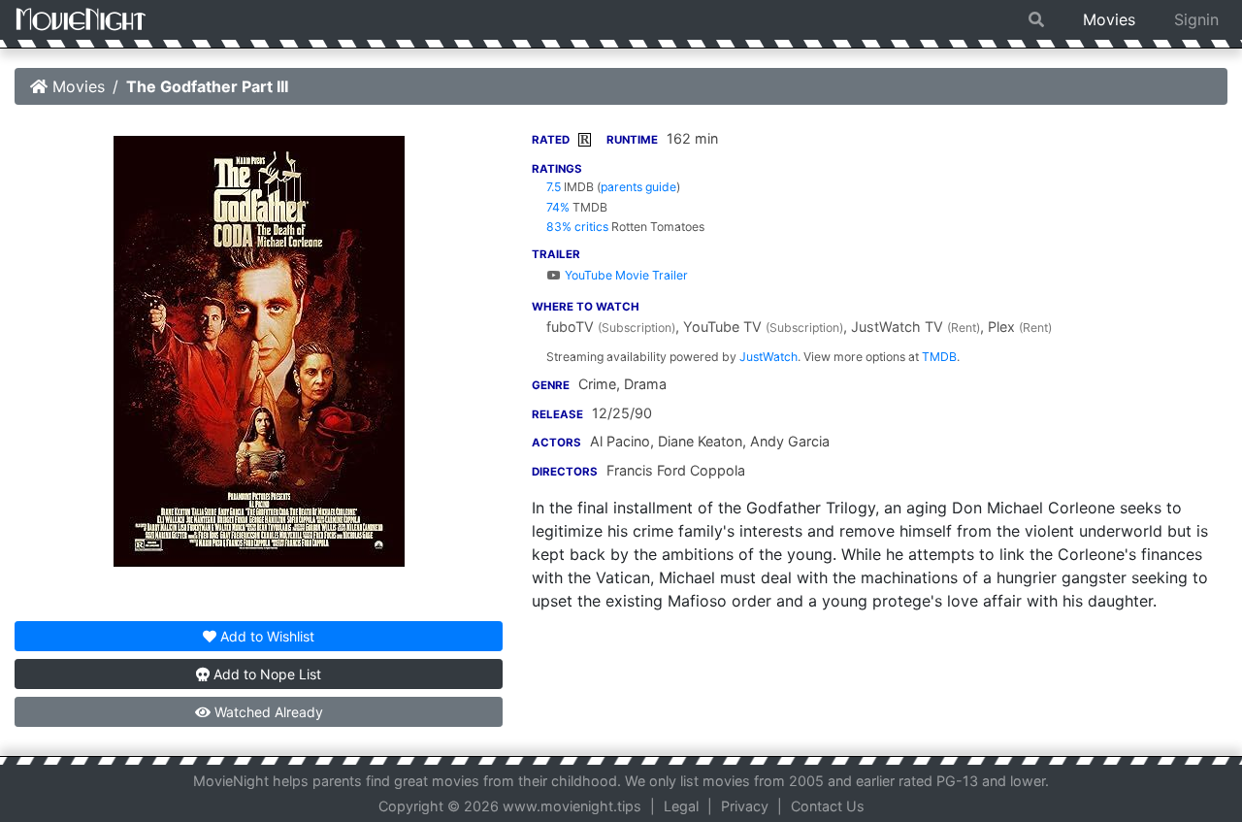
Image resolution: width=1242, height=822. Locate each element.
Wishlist (267, 636)
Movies (1109, 19)
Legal (681, 806)
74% (558, 207)
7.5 (553, 187)
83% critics (577, 226)
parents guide (638, 187)
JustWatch (768, 356)
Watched (267, 712)
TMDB (939, 356)
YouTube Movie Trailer (624, 275)
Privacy (744, 806)
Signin (1196, 19)
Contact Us (828, 806)
